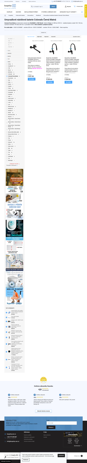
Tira (10, 152)
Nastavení (25, 459)
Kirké (10, 96)
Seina (10, 144)
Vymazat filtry (14, 163)
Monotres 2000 (12, 114)
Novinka (10, 42)
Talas (10, 150)
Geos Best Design (12, 90)
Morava (10, 116)
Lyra (10, 104)
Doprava (17, 1)
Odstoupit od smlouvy (6, 461)
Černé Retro (12, 78)
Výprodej (11, 46)
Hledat (53, 6)
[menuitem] (10, 12)
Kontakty (24, 1)
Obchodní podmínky (8, 1)
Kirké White (11, 100)
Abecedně (53, 36)
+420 (61, 1)
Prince (10, 140)
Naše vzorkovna (32, 1)
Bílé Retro (11, 72)
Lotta (10, 102)
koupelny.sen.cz (11, 434)
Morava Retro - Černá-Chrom (14, 122)
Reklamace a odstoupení (29, 437)
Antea (10, 64)
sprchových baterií (8, 31)
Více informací (77, 445)
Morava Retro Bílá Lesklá (14, 132)
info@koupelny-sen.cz (13, 441)
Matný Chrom (12, 106)
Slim (10, 148)
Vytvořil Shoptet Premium (12, 457)
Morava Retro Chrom (13, 134)
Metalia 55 (11, 108)
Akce (10, 40)
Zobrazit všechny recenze (43, 411)
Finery (10, 88)
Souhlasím (61, 455)
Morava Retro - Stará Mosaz (14, 129)
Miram (10, 112)
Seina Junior (11, 146)
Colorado (11, 74)
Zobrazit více (43, 32)
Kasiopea (11, 94)
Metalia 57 (11, 110)
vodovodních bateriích (41, 30)
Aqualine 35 (11, 66)
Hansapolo (11, 92)
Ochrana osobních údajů (29, 441)
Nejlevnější (39, 36)
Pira (10, 138)
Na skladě (11, 38)
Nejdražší (46, 36)
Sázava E (11, 142)
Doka (10, 82)
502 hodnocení (45, 390)
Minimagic (11, 160)
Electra (10, 84)
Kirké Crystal (11, 98)
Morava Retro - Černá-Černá (14, 119)
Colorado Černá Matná (14, 76)
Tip (9, 44)
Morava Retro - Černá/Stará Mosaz (14, 126)
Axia (10, 68)
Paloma (10, 136)
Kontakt (45, 437)
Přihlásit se (50, 427)
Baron (10, 70)
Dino (10, 80)
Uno (10, 154)
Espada (10, 86)
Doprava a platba (27, 435)
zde (53, 456)
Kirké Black (11, 156)
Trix (10, 158)
